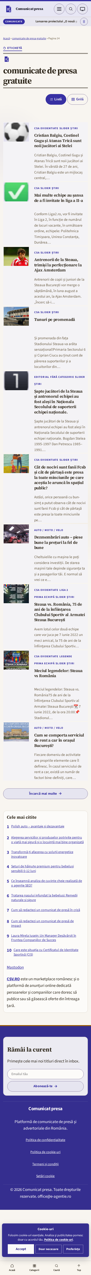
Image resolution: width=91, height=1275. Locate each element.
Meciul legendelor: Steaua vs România (58, 673)
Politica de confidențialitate (45, 1140)
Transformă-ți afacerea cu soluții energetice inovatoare (42, 854)
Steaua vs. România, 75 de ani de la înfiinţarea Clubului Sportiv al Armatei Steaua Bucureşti (59, 612)
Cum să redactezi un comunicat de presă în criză (45, 910)
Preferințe (73, 1249)
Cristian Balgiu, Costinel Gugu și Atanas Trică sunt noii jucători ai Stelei (57, 141)
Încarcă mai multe (43, 793)
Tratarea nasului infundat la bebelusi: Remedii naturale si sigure (44, 898)
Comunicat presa (29, 8)
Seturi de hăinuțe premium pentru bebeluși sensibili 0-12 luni (42, 868)
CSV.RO (13, 979)
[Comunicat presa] (8, 9)
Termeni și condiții (45, 1164)
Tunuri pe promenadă (54, 319)
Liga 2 (63, 590)
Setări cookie (45, 1176)
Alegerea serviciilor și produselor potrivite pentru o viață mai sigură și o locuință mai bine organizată (47, 840)
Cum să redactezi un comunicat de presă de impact (42, 923)
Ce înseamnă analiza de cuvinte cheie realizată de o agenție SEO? (46, 883)
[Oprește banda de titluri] (84, 21)
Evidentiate (49, 128)
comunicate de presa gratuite (29, 38)
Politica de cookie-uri (45, 1152)
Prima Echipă (44, 597)
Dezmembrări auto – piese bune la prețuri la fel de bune (58, 542)
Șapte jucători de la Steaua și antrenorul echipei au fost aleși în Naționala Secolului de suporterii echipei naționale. (58, 402)
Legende (65, 656)
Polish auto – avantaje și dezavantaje (37, 826)
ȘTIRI (74, 128)
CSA (37, 128)
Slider (64, 128)
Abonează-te (42, 1086)
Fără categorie (62, 377)
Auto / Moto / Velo (48, 530)
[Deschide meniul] (59, 9)
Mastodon (15, 967)
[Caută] (71, 9)
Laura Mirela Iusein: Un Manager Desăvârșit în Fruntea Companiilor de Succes (43, 938)
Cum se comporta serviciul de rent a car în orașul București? (59, 740)
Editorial (41, 377)
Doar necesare (48, 1249)
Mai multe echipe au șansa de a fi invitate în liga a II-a (58, 198)
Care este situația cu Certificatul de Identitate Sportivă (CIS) (46, 952)
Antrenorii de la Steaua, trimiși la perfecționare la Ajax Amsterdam (58, 265)
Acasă (6, 38)
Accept (21, 1249)
